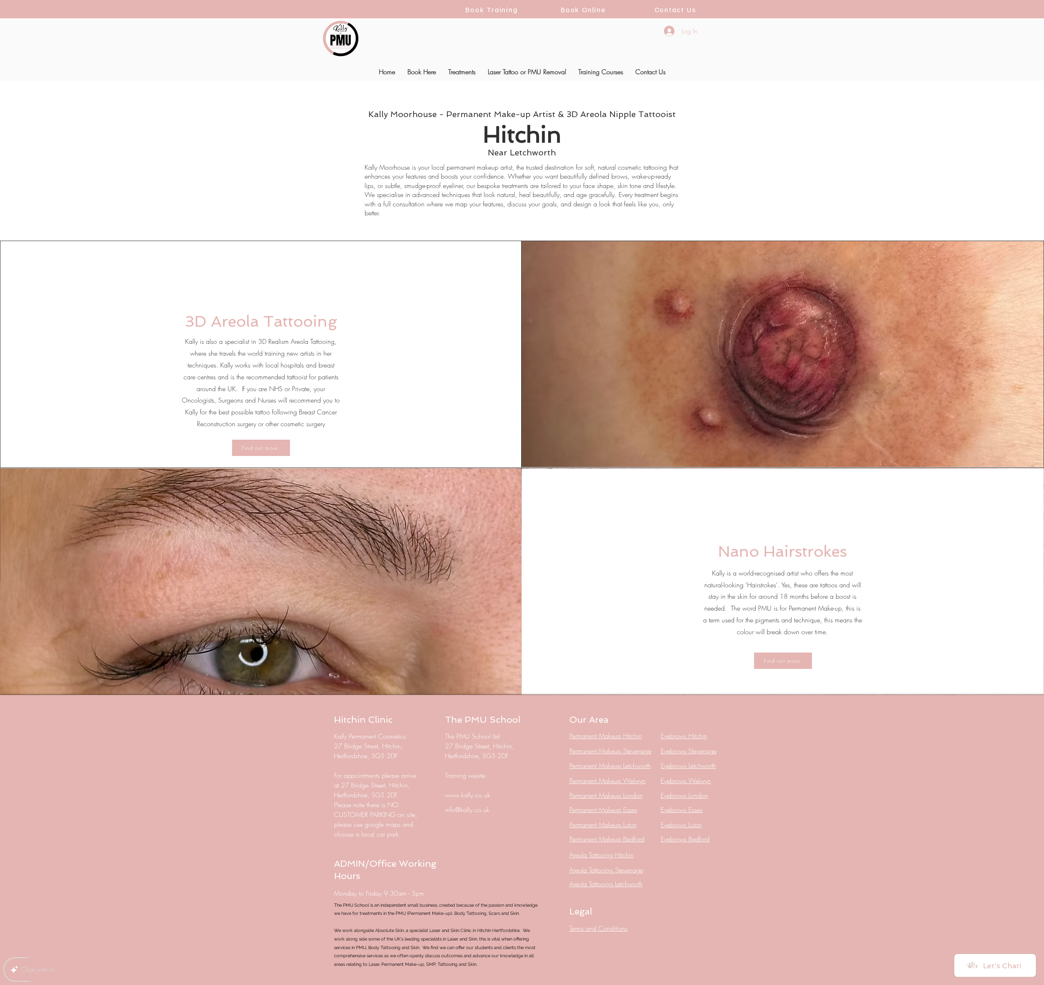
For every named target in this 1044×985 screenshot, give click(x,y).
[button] (421, 72)
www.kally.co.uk (467, 794)
